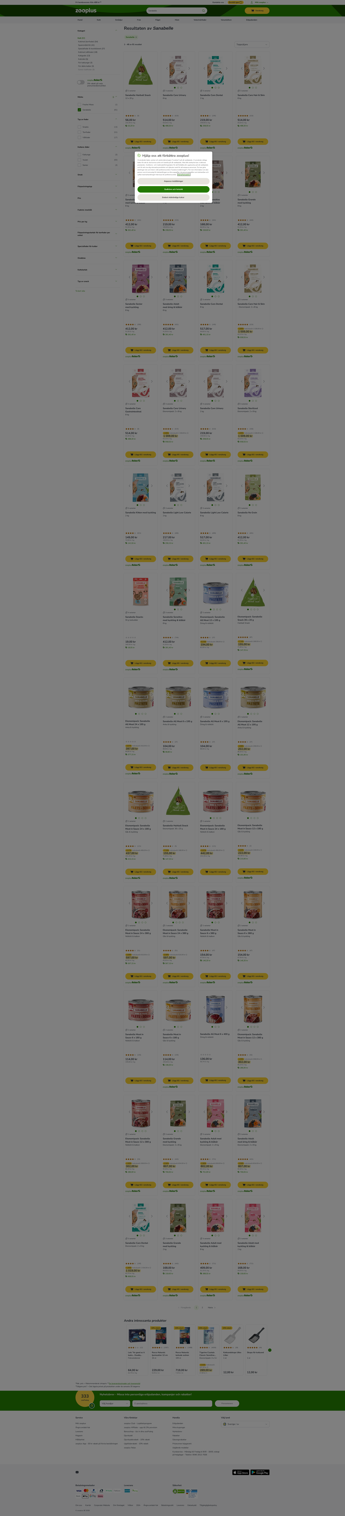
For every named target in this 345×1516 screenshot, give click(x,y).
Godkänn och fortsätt (173, 189)
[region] (173, 177)
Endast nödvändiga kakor (173, 197)
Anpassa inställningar (173, 181)
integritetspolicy (184, 175)
